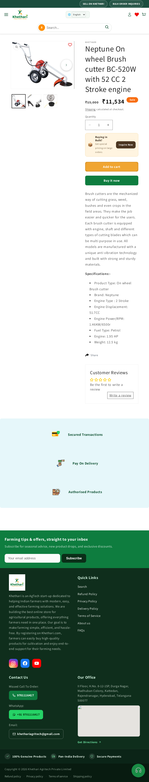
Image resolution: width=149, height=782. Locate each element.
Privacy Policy (87, 601)
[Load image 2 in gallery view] (34, 101)
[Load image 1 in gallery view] (19, 101)
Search (82, 587)
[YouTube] (36, 663)
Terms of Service (89, 616)
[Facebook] (25, 663)
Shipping (90, 109)
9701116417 (25, 695)
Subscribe (74, 558)
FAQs (81, 630)
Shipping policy (82, 776)
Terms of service (58, 776)
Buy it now (112, 180)
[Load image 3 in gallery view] (50, 101)
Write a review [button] (120, 395)
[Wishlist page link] (136, 14)
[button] (144, 14)
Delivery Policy (88, 609)
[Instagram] (13, 663)
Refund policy (13, 776)
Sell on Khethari (93, 3)
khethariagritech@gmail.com (38, 734)
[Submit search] (107, 27)
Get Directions (87, 742)
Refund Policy (87, 594)
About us (84, 623)
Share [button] (94, 355)
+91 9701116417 (28, 714)
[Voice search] (41, 27)
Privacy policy (34, 776)
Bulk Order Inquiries (126, 3)
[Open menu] (6, 14)
